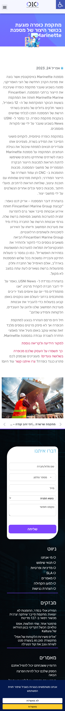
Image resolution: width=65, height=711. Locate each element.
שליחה (32, 529)
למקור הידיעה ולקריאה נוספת (42, 343)
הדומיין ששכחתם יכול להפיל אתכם (33, 665)
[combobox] (52, 477)
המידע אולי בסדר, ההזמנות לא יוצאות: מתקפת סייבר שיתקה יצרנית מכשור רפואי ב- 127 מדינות (33, 614)
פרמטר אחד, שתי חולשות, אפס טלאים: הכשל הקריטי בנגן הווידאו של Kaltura (34, 627)
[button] (60, 4)
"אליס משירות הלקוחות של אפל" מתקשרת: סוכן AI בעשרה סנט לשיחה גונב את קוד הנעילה (35, 640)
